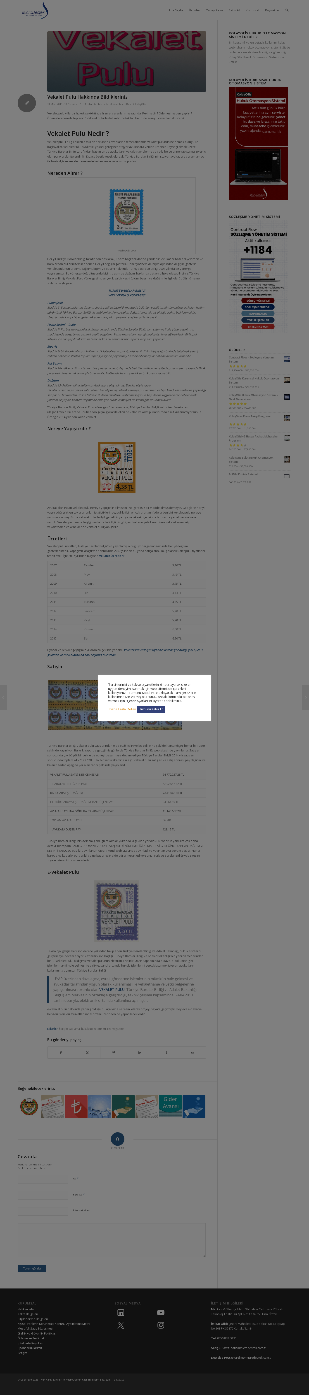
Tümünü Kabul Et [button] (151, 709)
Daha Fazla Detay (122, 709)
